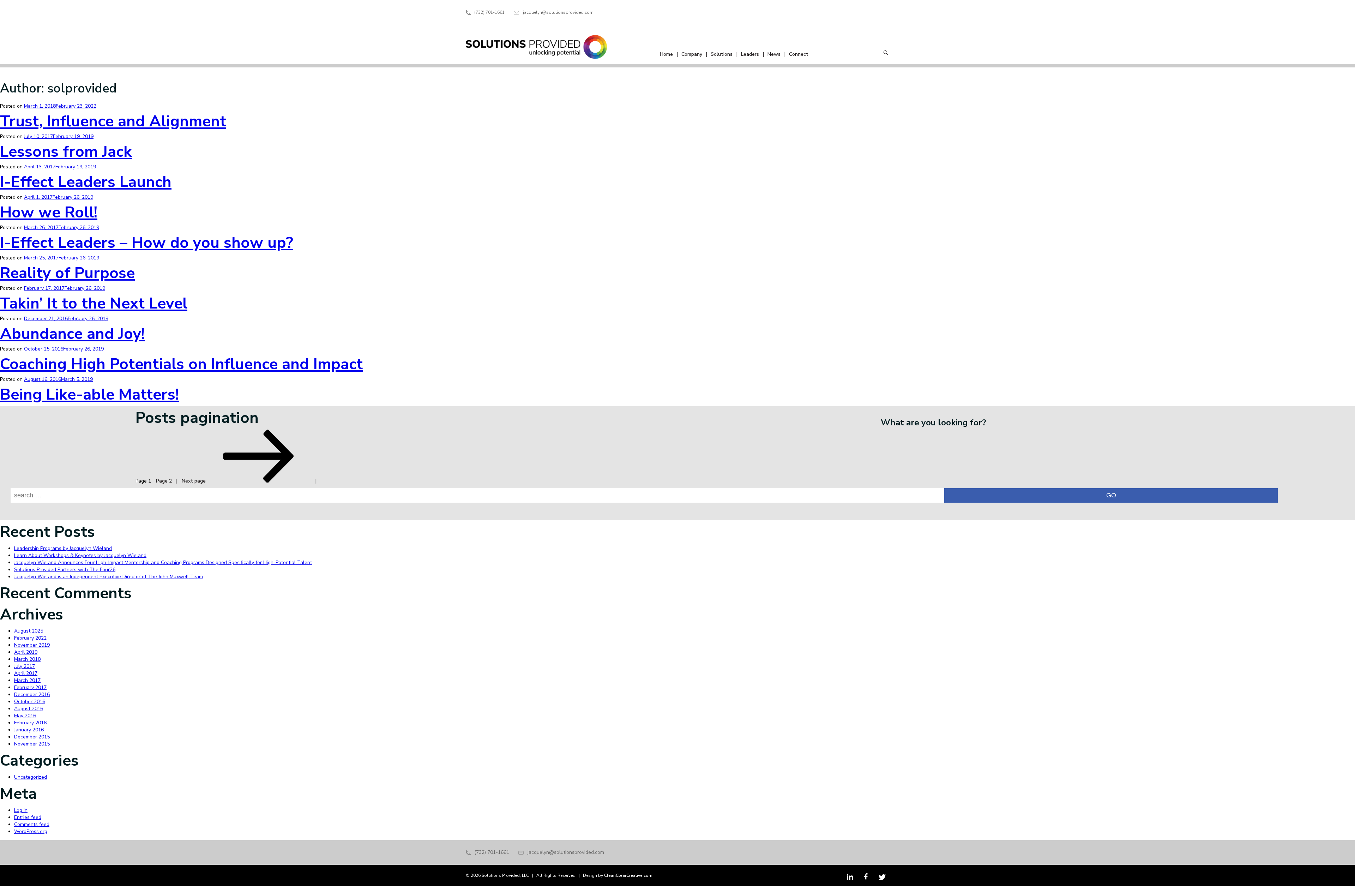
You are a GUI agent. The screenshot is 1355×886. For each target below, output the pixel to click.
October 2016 (29, 701)
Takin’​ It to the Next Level (93, 303)
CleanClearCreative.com (628, 875)
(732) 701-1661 (489, 12)
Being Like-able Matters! (89, 394)
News (774, 54)
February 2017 (30, 687)
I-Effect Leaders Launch (85, 182)
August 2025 (28, 631)
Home (666, 54)
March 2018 (27, 659)
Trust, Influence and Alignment (113, 121)
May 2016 (25, 715)
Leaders (750, 54)
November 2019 (32, 645)
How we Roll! (48, 212)
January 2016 (29, 729)
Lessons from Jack (66, 151)
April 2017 (25, 673)
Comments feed (31, 824)
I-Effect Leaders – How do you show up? (146, 242)
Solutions (722, 54)
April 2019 (25, 652)
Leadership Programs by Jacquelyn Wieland (63, 548)
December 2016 (32, 694)
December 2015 (32, 737)
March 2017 (27, 680)
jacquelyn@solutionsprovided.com (558, 12)
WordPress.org (30, 831)
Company (691, 54)
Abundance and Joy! (72, 334)
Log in (21, 810)
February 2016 (30, 722)
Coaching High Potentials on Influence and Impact (181, 364)
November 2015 (32, 744)
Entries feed (27, 817)
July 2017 (24, 666)
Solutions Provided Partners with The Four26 (64, 569)
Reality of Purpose (67, 273)
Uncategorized (30, 777)
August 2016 (28, 708)
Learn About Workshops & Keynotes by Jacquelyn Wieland (80, 555)
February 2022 (30, 638)
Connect (798, 54)
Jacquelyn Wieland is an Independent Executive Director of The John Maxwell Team (108, 576)
